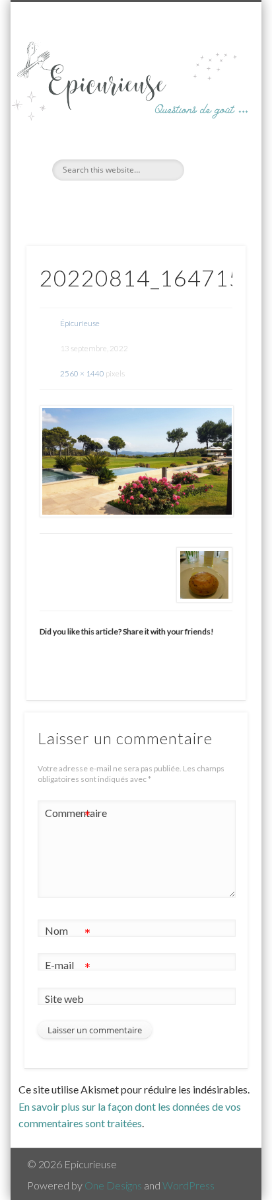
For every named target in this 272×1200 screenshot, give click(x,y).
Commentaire (68, 815)
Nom (67, 933)
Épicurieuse (80, 323)
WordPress (188, 1185)
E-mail (67, 968)
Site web (64, 998)
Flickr (147, 203)
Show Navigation (213, 118)
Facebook (120, 203)
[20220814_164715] (136, 461)
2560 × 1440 (82, 373)
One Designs (113, 1185)
